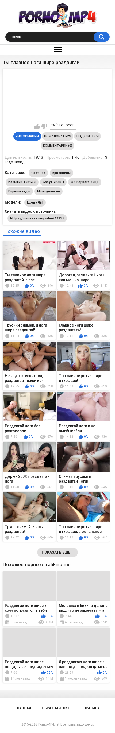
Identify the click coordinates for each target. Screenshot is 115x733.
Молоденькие (48, 191)
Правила (91, 708)
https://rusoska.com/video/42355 (37, 218)
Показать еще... (58, 552)
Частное (38, 173)
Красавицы (61, 173)
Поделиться (87, 136)
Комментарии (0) (57, 146)
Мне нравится (37, 126)
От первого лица (85, 182)
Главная (23, 708)
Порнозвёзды (19, 191)
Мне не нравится (44, 126)
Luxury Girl (35, 202)
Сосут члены (53, 182)
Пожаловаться (57, 136)
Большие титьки (22, 182)
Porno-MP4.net (48, 724)
